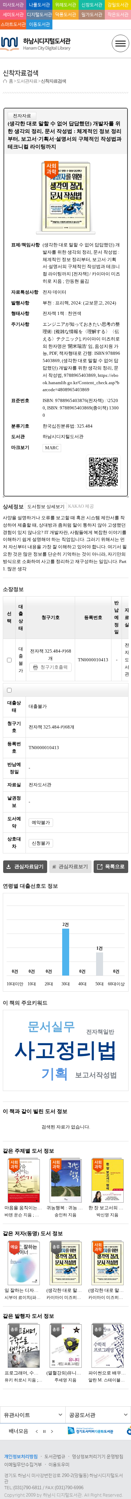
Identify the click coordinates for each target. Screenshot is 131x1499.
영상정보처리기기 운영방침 (97, 1456)
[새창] (91, 1432)
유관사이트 (17, 1415)
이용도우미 (59, 1464)
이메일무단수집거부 (23, 1464)
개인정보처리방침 (21, 1456)
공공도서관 (82, 1415)
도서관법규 (54, 1456)
